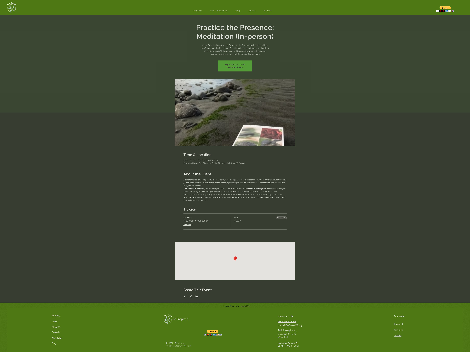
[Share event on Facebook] (184, 296)
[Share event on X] (190, 296)
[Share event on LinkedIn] (196, 296)
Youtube (397, 335)
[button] (197, 9)
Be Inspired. (181, 319)
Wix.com (187, 346)
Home (54, 321)
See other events (235, 67)
